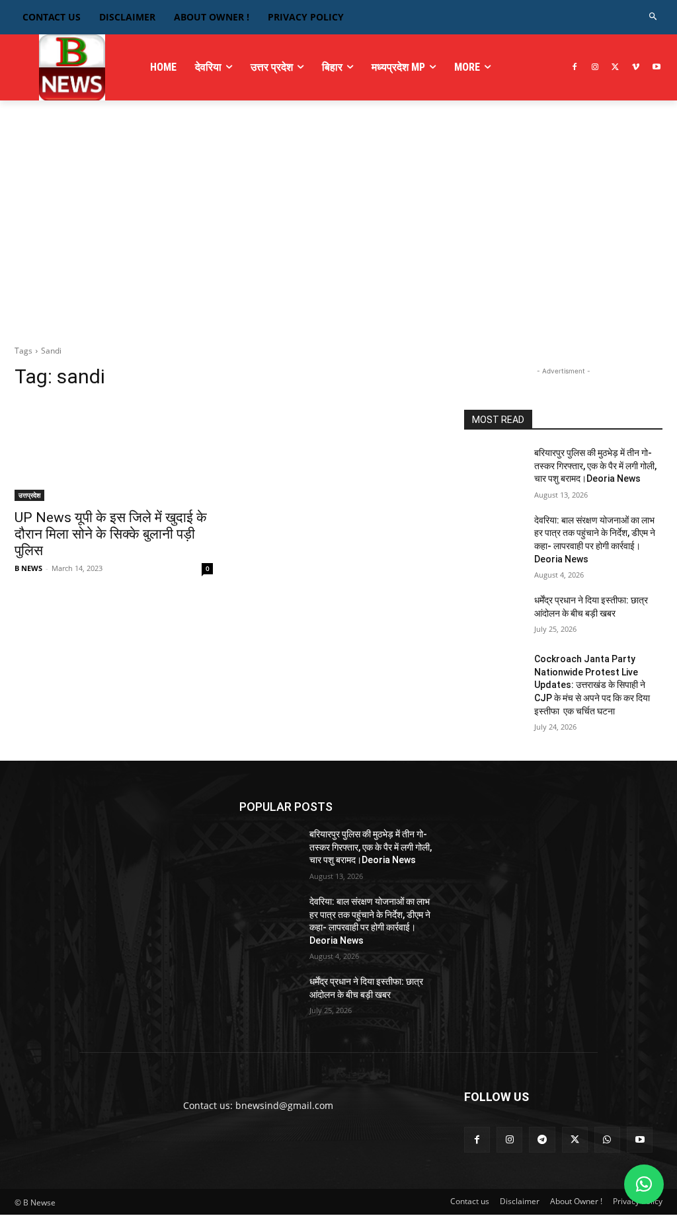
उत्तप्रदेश (29, 495)
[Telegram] (542, 1140)
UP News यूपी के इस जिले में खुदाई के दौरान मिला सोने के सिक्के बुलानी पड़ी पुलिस (111, 534)
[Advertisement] (338, 231)
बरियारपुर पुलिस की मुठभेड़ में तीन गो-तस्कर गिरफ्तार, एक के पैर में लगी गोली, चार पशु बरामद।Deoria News (595, 465)
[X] (615, 67)
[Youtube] (656, 67)
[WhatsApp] (607, 1140)
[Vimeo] (635, 67)
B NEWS (28, 568)
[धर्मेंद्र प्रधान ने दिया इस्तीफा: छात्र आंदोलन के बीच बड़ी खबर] (494, 615)
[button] (653, 17)
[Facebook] (574, 67)
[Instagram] (595, 67)
